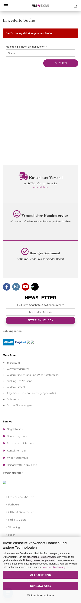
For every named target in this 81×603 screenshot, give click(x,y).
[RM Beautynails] (40, 5)
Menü (5, 5)
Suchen (61, 63)
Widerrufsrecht (16, 387)
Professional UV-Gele (21, 497)
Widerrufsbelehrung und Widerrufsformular (33, 375)
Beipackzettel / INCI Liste (22, 465)
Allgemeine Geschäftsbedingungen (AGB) (31, 393)
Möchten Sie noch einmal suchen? (26, 46)
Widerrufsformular (18, 457)
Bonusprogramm (17, 436)
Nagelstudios (15, 429)
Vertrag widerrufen (18, 369)
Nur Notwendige (40, 585)
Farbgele (13, 504)
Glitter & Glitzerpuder (21, 512)
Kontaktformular (17, 450)
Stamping (14, 527)
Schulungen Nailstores (20, 443)
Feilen (11, 534)
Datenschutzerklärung (53, 567)
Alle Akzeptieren (40, 574)
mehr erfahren (40, 186)
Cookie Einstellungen (19, 405)
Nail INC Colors (17, 519)
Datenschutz (14, 399)
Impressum (13, 362)
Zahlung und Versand (19, 381)
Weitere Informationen (40, 595)
